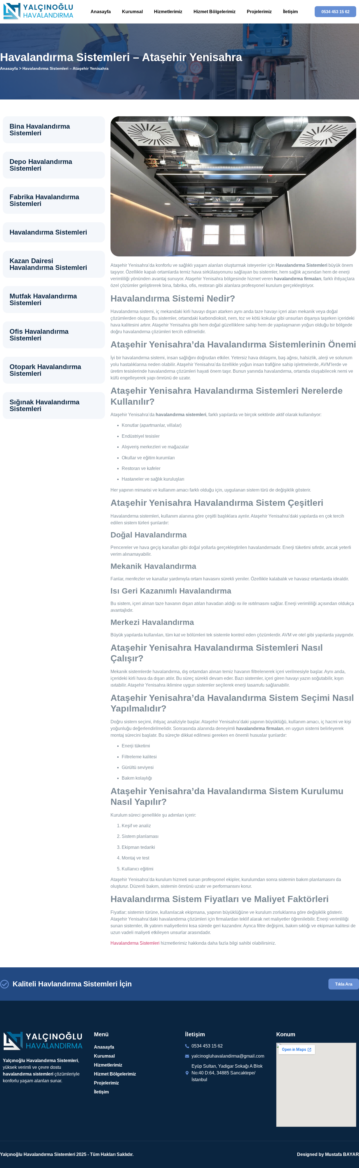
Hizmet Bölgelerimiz (215, 11)
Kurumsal (132, 11)
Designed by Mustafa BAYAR (328, 1154)
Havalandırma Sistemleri (135, 943)
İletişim (290, 11)
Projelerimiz (259, 11)
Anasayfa (101, 11)
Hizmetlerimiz (168, 11)
